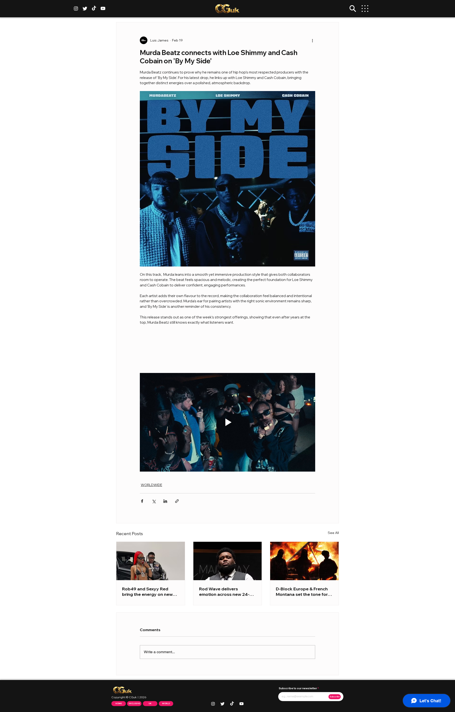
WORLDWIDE (151, 485)
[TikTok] (94, 8)
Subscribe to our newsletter (298, 688)
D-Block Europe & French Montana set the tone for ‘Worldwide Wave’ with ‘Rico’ (302, 591)
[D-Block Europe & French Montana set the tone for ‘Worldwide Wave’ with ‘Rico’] (304, 561)
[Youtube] (103, 8)
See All (333, 533)
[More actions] (312, 40)
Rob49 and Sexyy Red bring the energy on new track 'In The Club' (147, 591)
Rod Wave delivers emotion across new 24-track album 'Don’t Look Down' (224, 591)
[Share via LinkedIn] (165, 501)
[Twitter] (85, 8)
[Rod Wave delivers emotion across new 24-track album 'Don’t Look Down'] (227, 561)
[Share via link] (177, 501)
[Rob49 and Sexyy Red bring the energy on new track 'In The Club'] (150, 561)
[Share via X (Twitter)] (153, 501)
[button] (353, 8)
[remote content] (227, 349)
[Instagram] (76, 8)
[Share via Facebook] (142, 501)
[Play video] (227, 422)
